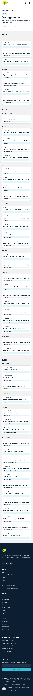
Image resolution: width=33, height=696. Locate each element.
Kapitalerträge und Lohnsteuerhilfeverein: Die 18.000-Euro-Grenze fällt (16, 44)
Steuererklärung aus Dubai (8, 585)
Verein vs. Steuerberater (8, 645)
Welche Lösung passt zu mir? (9, 643)
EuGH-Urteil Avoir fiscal (10, 477)
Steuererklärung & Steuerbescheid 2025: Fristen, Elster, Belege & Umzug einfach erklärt (16, 209)
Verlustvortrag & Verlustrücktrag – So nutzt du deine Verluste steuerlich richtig (16, 157)
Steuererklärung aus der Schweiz (10, 588)
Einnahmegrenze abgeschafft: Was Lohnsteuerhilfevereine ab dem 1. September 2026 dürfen (16, 61)
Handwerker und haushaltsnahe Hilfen (14, 386)
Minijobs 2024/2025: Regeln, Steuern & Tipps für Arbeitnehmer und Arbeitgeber (16, 243)
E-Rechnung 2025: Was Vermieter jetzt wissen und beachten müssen (16, 312)
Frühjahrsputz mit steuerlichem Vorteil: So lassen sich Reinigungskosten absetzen (16, 286)
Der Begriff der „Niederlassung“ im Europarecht (16, 502)
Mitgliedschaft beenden (19, 690)
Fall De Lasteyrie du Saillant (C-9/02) (13, 493)
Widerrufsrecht (25, 687)
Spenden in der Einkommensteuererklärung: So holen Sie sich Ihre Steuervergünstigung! (16, 378)
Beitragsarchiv (5, 624)
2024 (13, 26)
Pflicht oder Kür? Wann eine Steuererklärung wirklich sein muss (16, 350)
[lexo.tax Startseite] (5, 3)
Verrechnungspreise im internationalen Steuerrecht (16, 468)
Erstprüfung (4, 596)
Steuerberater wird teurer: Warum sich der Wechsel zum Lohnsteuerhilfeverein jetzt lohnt (16, 320)
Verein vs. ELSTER (6, 651)
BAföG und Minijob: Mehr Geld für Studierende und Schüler (16, 329)
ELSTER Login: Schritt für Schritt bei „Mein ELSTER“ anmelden (16, 171)
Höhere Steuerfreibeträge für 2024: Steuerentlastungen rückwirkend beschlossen (16, 421)
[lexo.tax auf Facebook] (3, 563)
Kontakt (3, 610)
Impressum (10, 687)
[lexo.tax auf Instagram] (7, 563)
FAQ (3, 604)
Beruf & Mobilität (7, 102)
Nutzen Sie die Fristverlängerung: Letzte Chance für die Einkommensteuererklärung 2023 (16, 443)
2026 (4, 26)
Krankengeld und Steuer (10, 369)
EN (22, 3)
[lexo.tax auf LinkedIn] (11, 563)
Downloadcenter (6, 607)
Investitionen (6, 77)
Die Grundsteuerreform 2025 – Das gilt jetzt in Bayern (16, 188)
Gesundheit (6, 94)
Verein (3, 572)
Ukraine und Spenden (9, 119)
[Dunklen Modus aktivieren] (25, 3)
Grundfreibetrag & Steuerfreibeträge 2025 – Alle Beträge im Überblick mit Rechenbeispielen (16, 141)
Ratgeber (6, 134)
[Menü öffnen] (29, 3)
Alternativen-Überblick (7, 640)
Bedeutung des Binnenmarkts (11, 535)
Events (3, 577)
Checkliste (4, 602)
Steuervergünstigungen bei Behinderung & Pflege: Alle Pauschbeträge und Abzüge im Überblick (16, 91)
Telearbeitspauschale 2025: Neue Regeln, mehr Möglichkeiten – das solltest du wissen (16, 303)
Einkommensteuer (8, 47)
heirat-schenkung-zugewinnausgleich (14, 235)
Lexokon (7, 10)
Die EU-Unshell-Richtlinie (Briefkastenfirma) (16, 430)
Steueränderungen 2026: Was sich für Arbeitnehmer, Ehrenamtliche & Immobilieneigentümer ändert (16, 100)
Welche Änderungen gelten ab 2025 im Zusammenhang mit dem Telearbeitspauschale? (16, 278)
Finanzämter (5, 583)
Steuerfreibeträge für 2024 (11, 413)
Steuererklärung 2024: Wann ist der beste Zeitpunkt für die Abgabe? (16, 295)
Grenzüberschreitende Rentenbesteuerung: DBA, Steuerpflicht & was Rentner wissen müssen (16, 83)
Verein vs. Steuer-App (7, 648)
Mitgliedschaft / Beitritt (7, 613)
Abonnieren (16, 669)
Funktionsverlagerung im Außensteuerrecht (15, 460)
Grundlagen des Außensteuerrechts (13, 451)
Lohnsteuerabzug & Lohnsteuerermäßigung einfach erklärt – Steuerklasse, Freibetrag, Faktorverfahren (16, 196)
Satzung (10, 690)
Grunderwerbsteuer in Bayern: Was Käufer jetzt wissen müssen (16, 179)
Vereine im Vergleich (7, 654)
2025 (8, 26)
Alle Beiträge (5, 621)
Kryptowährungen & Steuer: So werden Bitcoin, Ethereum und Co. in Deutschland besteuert (16, 75)
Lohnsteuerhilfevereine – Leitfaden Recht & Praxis (16, 149)
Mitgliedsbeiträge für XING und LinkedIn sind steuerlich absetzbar (16, 342)
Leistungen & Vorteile (7, 574)
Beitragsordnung (6, 599)
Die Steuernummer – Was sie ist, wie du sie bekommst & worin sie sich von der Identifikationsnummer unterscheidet (16, 218)
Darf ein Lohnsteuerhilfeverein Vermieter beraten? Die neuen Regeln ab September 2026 (16, 53)
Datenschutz (17, 687)
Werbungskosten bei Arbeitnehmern (13, 256)
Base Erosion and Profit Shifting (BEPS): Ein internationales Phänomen (16, 510)
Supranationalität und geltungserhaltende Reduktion (16, 485)
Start (3, 10)
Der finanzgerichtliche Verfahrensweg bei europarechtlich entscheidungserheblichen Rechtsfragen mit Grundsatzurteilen (16, 527)
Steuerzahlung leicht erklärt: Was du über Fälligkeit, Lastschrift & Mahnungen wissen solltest (16, 226)
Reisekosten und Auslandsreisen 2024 (14, 399)
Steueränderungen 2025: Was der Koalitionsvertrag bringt (16, 265)
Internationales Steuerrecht (10, 85)
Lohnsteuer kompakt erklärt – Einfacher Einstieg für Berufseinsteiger (16, 132)
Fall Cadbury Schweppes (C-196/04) (13, 519)
